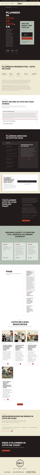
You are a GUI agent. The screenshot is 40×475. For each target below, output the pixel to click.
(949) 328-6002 (7, 472)
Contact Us (24, 468)
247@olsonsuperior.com (18, 472)
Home (3, 3)
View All (19, 404)
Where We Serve (13, 3)
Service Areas (8, 7)
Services (7, 3)
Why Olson (19, 468)
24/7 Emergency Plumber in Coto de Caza (27, 42)
